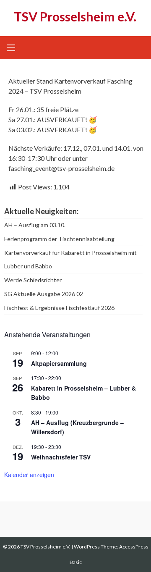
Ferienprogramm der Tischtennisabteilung (59, 238)
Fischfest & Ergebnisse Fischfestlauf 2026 (59, 307)
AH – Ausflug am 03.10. (34, 224)
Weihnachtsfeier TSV (61, 457)
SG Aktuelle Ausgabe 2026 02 (43, 293)
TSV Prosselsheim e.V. (75, 16)
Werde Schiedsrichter (33, 279)
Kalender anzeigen (29, 474)
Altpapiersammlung (59, 363)
